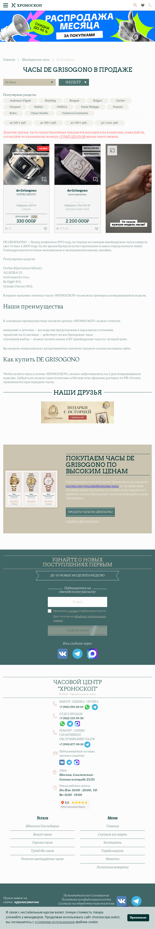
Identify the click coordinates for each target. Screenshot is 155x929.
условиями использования (55, 922)
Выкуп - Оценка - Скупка (78, 701)
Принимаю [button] (138, 917)
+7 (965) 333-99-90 (72, 136)
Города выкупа (113, 851)
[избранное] (143, 5)
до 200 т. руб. (18, 123)
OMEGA (62, 107)
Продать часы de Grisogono (90, 512)
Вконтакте (63, 654)
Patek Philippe (90, 107)
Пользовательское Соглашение (86, 895)
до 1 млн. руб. (109, 123)
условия (73, 611)
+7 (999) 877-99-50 (71, 744)
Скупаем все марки (112, 834)
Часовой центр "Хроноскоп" (77, 687)
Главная (9, 59)
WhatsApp (87, 707)
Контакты (112, 842)
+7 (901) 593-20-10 (71, 707)
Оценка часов (42, 842)
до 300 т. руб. (48, 123)
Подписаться (78, 630)
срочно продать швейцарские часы (92, 486)
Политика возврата (113, 867)
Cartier (120, 101)
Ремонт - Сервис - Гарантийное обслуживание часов (77, 735)
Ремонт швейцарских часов (42, 859)
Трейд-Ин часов (42, 851)
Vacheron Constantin (75, 113)
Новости (112, 859)
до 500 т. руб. (79, 123)
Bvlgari (97, 101)
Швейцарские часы (35, 59)
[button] (45, 228)
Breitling (50, 101)
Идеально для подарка (42, 826)
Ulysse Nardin (39, 113)
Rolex (13, 113)
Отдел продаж (71, 714)
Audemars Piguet (20, 101)
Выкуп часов (42, 834)
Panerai (118, 107)
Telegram (77, 654)
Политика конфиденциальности (86, 899)
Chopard (15, 107)
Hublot (38, 107)
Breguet (74, 101)
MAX (92, 654)
